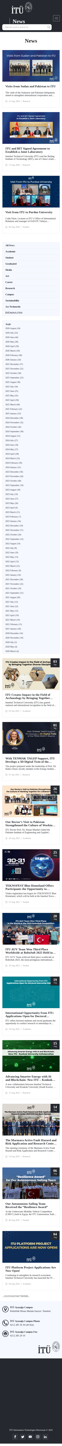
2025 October (13, 373)
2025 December (14, 364)
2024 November (14, 422)
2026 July (11, 333)
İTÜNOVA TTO (13, 313)
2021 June (11, 606)
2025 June (11, 391)
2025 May (11, 395)
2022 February (13, 570)
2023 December (14, 472)
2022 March (12, 566)
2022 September (14, 539)
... (3, 1296)
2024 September (14, 431)
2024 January (13, 467)
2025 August (12, 382)
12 (7, 1296)
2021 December (14, 579)
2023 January (13, 521)
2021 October (13, 588)
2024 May (11, 449)
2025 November (14, 369)
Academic (10, 251)
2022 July (11, 548)
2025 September (14, 378)
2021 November (14, 584)
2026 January (13, 360)
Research (10, 288)
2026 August (12, 328)
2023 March (12, 512)
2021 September (14, 593)
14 (12, 1296)
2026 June (11, 337)
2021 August (12, 597)
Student (9, 257)
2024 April (12, 454)
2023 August (12, 490)
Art (7, 276)
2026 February (13, 355)
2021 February (13, 624)
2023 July (11, 494)
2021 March (12, 620)
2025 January (13, 413)
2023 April (11, 508)
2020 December (14, 633)
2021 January (13, 629)
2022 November (14, 530)
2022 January (13, 575)
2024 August (12, 436)
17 (19, 1296)
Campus (9, 294)
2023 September (14, 485)
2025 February (13, 409)
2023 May (11, 503)
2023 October (13, 481)
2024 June (11, 445)
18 (22, 1296)
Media (8, 270)
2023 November (14, 476)
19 (24, 1296)
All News (10, 245)
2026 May (11, 342)
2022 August (12, 543)
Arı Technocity (13, 306)
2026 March (12, 351)
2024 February (13, 463)
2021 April (12, 615)
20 (26, 1296)
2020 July (11, 642)
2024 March (12, 458)
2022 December (14, 526)
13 (10, 1296)
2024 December (14, 418)
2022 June (11, 552)
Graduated (11, 264)
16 (17, 1296)
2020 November (14, 638)
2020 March (12, 651)
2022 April (12, 561)
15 (14, 1296)
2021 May (11, 611)
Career (9, 282)
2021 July (11, 602)
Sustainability (12, 300)
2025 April (12, 400)
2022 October (13, 535)
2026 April (12, 346)
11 (5, 1296)
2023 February (13, 517)
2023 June (11, 499)
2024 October (13, 427)
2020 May (11, 647)
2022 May (11, 557)
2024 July (11, 440)
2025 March (12, 404)
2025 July (11, 387)
